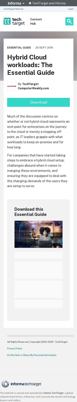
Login (70, 9)
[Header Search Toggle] (69, 21)
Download (38, 102)
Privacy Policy (14, 348)
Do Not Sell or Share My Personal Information (31, 355)
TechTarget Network (13, 9)
